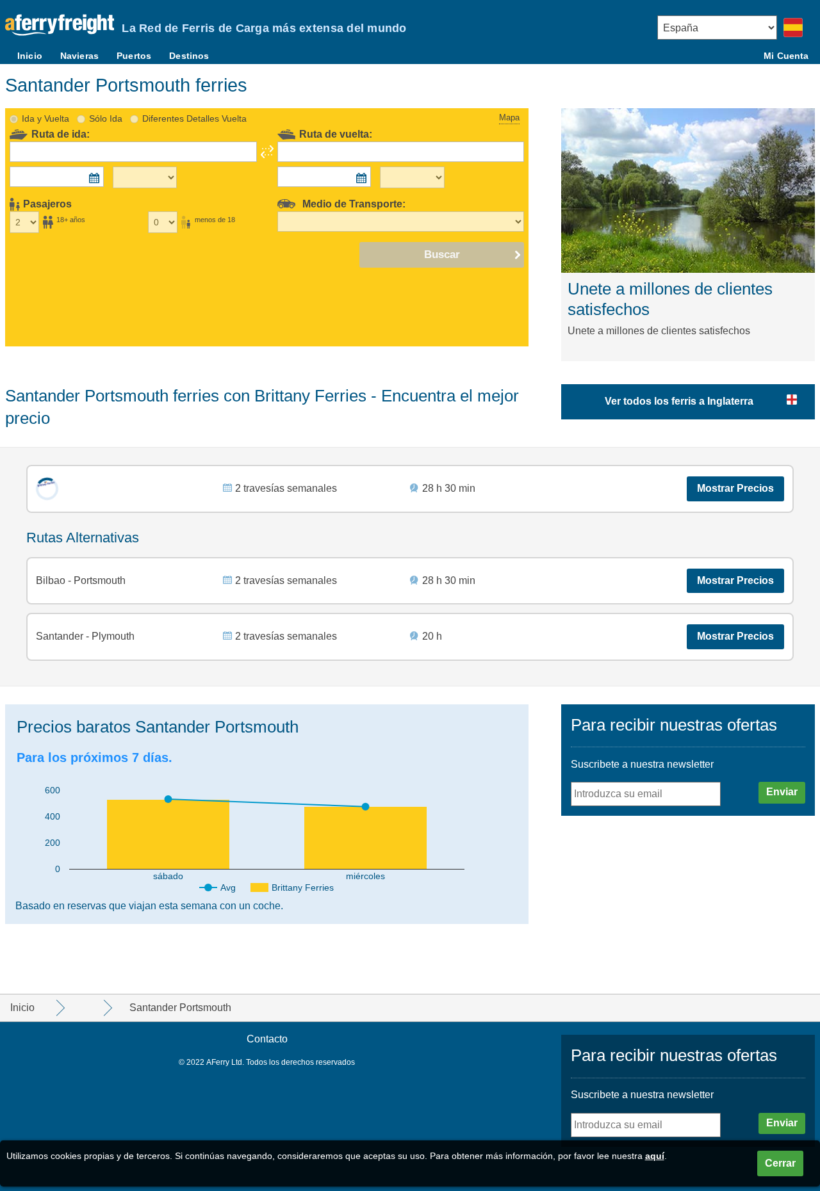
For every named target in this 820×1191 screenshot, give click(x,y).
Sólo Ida (105, 118)
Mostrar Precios (735, 488)
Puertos (134, 56)
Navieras (79, 56)
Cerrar (780, 1163)
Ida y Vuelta (45, 118)
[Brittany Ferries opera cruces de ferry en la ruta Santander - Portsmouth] (47, 489)
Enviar (782, 791)
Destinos (189, 56)
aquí (654, 1156)
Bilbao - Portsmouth (81, 580)
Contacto (267, 1038)
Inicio (29, 56)
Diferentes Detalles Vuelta (194, 118)
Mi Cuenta (786, 56)
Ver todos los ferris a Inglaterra (679, 401)
